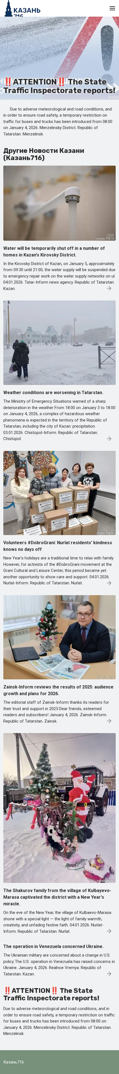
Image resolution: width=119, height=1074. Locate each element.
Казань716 (13, 1062)
